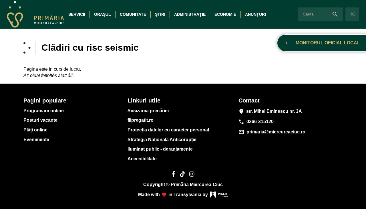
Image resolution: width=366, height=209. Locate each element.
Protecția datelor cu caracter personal (168, 129)
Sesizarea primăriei (148, 110)
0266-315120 (256, 122)
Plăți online (35, 129)
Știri (160, 14)
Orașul (102, 14)
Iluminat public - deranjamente (160, 149)
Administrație (190, 14)
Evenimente (36, 139)
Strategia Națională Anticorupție (162, 139)
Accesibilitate (142, 158)
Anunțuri (255, 14)
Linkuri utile (144, 100)
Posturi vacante (40, 120)
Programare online (43, 110)
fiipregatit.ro (141, 120)
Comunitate (133, 14)
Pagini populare (44, 100)
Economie (225, 14)
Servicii (76, 14)
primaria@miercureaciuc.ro (271, 132)
